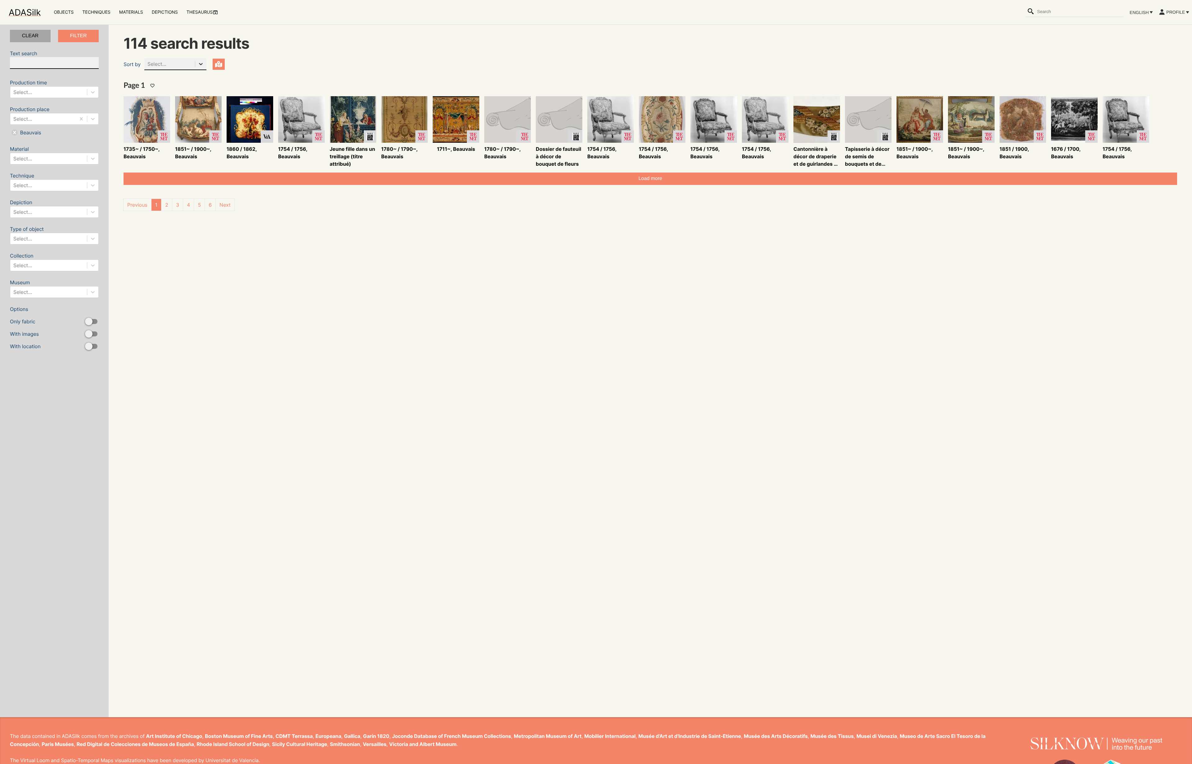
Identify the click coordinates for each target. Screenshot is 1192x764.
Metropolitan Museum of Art (547, 736)
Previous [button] (137, 205)
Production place (29, 121)
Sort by (132, 64)
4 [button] (188, 205)
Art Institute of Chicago (174, 736)
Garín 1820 (376, 736)
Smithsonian (345, 744)
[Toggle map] (219, 64)
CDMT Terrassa (294, 736)
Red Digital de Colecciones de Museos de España (135, 744)
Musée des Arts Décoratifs (776, 736)
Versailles (374, 744)
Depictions (165, 12)
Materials (131, 12)
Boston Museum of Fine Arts (239, 736)
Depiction (21, 207)
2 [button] (166, 205)
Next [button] (225, 205)
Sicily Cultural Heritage (299, 744)
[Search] (1030, 11)
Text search (23, 53)
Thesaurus (200, 12)
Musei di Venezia (876, 736)
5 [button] (199, 205)
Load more (650, 178)
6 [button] (210, 205)
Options (25, 327)
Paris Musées (58, 744)
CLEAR (30, 35)
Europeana (328, 736)
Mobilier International (609, 736)
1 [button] (156, 205)
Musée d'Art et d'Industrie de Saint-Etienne (689, 736)
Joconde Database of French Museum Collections (451, 736)
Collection (22, 260)
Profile (1175, 12)
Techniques (96, 12)
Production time (28, 87)
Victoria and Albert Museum (423, 744)
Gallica (352, 736)
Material (21, 154)
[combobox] (1079, 11)
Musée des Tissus (832, 736)
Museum (21, 287)
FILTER (78, 35)
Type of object (27, 234)
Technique (22, 180)
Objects (64, 12)
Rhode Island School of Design (233, 744)
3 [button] (177, 205)
